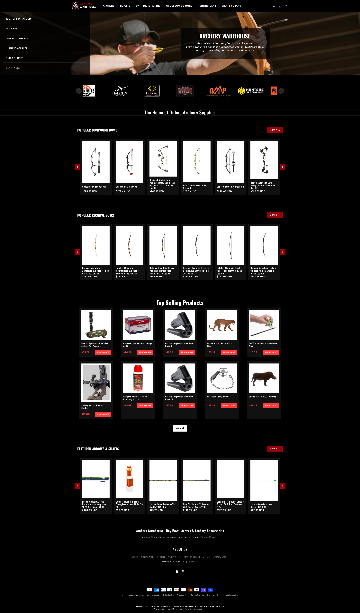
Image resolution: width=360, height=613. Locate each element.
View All (275, 130)
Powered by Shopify (153, 595)
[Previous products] (77, 167)
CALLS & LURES (14, 58)
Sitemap (207, 557)
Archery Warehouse (136, 595)
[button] (109, 6)
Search (135, 557)
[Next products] (282, 167)
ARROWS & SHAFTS (17, 38)
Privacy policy (182, 595)
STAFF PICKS (13, 68)
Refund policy (168, 595)
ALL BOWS (11, 28)
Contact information (230, 595)
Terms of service (197, 595)
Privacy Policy (174, 557)
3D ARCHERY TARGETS (19, 18)
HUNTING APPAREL (16, 48)
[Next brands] (281, 91)
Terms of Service (192, 557)
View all (180, 428)
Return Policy (147, 557)
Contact (161, 557)
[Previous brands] (79, 91)
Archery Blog (219, 557)
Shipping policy (213, 595)
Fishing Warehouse (171, 562)
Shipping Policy (190, 562)
